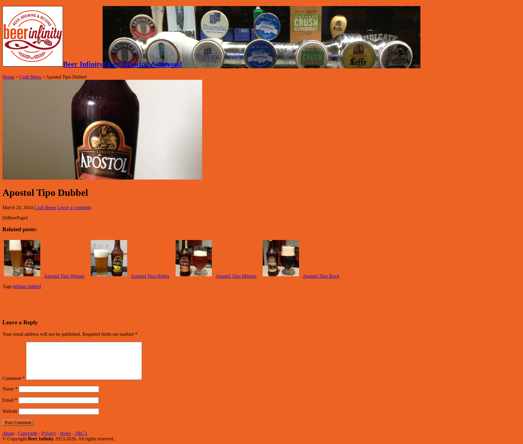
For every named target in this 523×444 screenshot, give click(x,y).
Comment (13, 378)
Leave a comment (74, 207)
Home (8, 76)
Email (9, 400)
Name (10, 388)
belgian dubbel (27, 286)
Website (10, 411)
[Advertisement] (73, 303)
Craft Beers (30, 76)
